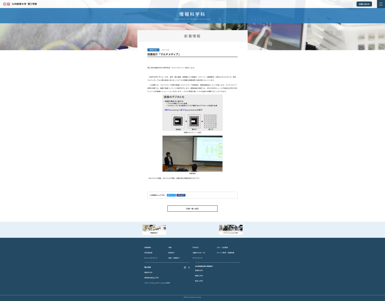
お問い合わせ (364, 4)
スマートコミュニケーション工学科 (157, 283)
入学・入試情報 (222, 247)
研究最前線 (148, 252)
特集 (170, 247)
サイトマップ (197, 258)
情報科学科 (148, 272)
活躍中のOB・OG (198, 252)
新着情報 (147, 247)
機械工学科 (199, 275)
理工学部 (147, 267)
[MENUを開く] (381, 4)
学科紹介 (195, 247)
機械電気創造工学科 (151, 277)
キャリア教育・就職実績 (225, 252)
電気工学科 (199, 281)
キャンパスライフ (150, 258)
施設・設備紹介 (174, 258)
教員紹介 (171, 252)
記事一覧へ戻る (192, 208)
